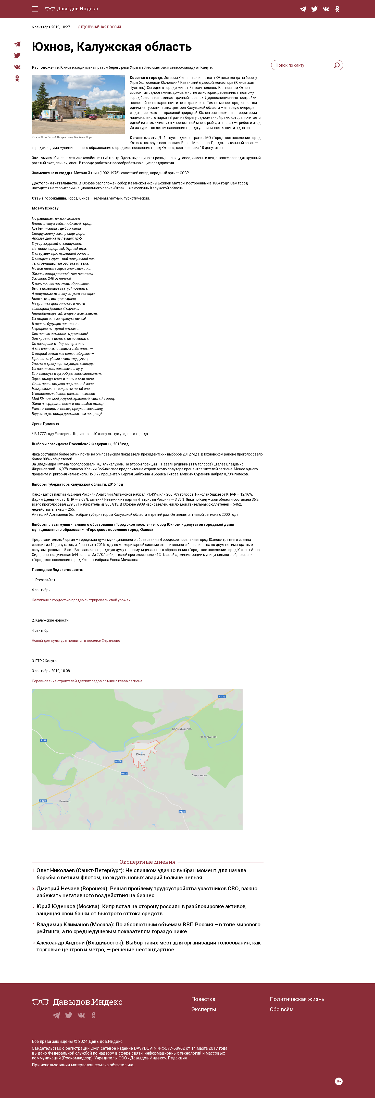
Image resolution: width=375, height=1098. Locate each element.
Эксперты (203, 1009)
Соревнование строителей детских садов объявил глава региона (87, 681)
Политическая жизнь (297, 999)
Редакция (177, 1058)
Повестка (203, 999)
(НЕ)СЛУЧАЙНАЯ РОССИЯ (99, 27)
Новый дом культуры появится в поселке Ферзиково (76, 640)
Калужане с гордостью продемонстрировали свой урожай (81, 600)
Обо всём (282, 1009)
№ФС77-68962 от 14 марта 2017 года (192, 1048)
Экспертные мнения (148, 861)
